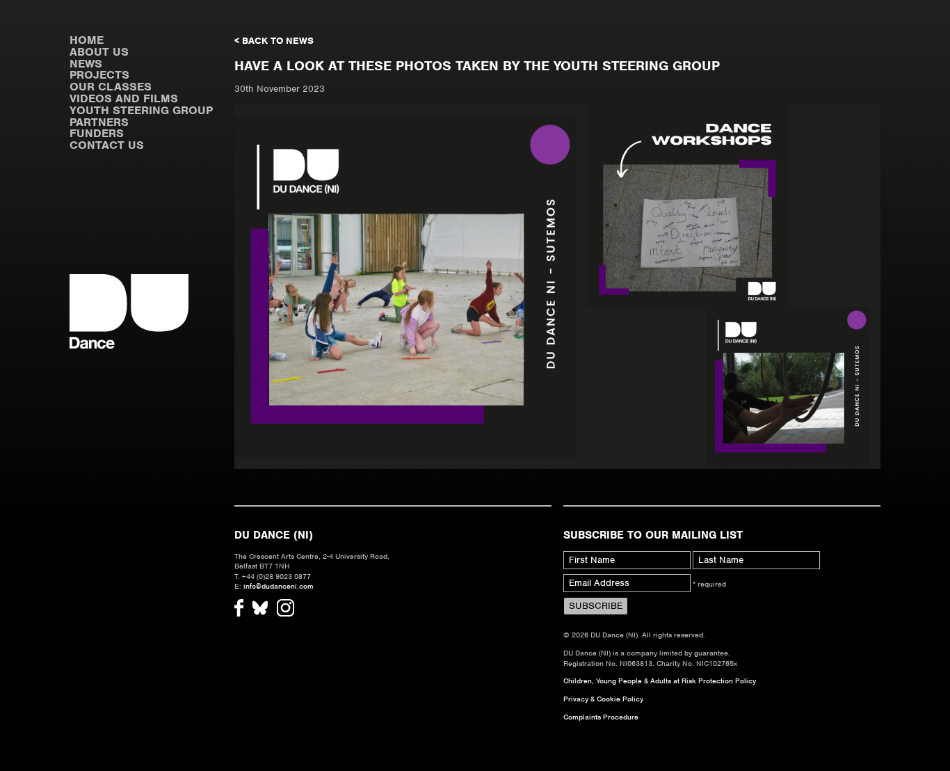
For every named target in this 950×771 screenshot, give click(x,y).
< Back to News (274, 41)
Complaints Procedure (600, 717)
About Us (99, 52)
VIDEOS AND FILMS (124, 98)
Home (87, 40)
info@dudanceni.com (278, 586)
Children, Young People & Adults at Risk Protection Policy (659, 680)
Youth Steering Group (141, 110)
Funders (97, 133)
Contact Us (107, 145)
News (86, 63)
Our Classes (111, 86)
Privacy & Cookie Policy (603, 699)
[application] (557, 287)
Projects (99, 74)
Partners (99, 122)
